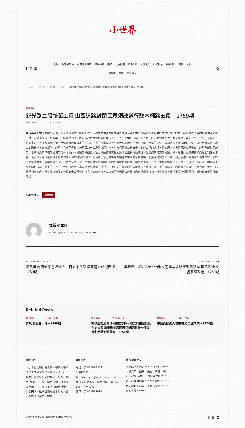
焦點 (56, 64)
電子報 (130, 73)
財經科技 (158, 64)
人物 (189, 64)
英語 (121, 73)
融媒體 (112, 73)
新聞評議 (170, 64)
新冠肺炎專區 (84, 64)
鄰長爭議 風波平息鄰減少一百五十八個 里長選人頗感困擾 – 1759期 (72, 267)
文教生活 (145, 64)
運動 (181, 64)
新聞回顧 (30, 108)
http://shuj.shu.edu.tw (67, 232)
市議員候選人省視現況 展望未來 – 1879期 (185, 323)
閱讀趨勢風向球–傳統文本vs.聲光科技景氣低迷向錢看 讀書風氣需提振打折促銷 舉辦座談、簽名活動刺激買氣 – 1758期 (122, 327)
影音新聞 (66, 64)
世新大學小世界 (54, 416)
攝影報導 (99, 64)
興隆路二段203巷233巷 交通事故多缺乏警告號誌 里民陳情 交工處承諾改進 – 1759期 (171, 267)
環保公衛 (132, 64)
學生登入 (68, 416)
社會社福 (120, 64)
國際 (109, 64)
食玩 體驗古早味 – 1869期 (43, 323)
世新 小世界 (31, 122)
